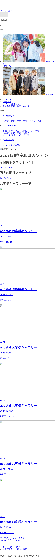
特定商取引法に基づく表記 (15, 549)
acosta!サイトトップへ (10, 540)
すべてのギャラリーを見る (12, 538)
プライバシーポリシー (13, 547)
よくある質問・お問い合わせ (16, 106)
